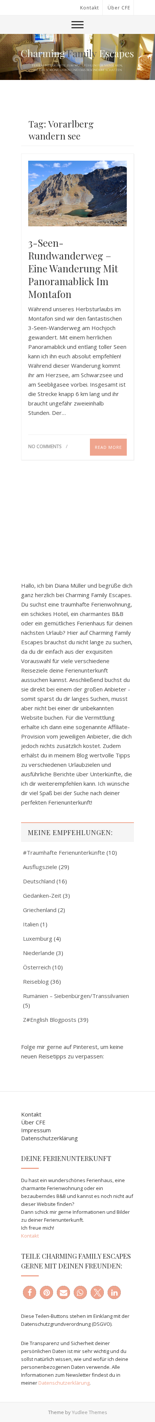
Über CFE (119, 8)
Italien (31, 924)
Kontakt (89, 8)
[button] (29, 1292)
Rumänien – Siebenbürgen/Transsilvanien (76, 996)
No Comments (44, 446)
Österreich (37, 967)
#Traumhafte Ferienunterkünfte (64, 852)
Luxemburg (37, 938)
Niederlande (39, 953)
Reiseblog (36, 981)
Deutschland (39, 881)
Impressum (36, 1130)
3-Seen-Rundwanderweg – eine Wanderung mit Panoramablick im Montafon (73, 268)
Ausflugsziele (40, 867)
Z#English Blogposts (49, 1019)
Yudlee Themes (89, 1412)
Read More (108, 447)
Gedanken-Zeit (42, 895)
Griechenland (39, 910)
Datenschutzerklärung (49, 1138)
